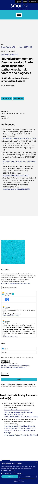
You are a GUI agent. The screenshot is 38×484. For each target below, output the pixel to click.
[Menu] (19, 15)
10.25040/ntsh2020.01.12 (10, 337)
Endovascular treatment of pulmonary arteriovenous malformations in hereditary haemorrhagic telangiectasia (18, 412)
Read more (12, 470)
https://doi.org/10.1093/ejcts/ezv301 (15, 175)
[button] (19, 348)
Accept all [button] (10, 476)
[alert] (19, 472)
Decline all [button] (28, 476)
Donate (19, 379)
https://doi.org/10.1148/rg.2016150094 (16, 189)
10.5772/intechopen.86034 (11, 315)
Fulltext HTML (18, 98)
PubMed (5, 374)
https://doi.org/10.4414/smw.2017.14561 (16, 47)
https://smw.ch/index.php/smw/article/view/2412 (15, 283)
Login (25, 2)
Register (18, 2)
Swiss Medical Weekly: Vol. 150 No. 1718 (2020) (21, 435)
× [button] (36, 462)
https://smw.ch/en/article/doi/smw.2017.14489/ (19, 138)
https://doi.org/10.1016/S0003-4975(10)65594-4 (19, 162)
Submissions (33, 2)
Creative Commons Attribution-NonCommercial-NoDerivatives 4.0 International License (15, 366)
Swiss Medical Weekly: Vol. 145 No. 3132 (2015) (21, 417)
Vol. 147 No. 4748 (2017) (10, 55)
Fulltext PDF (7, 98)
